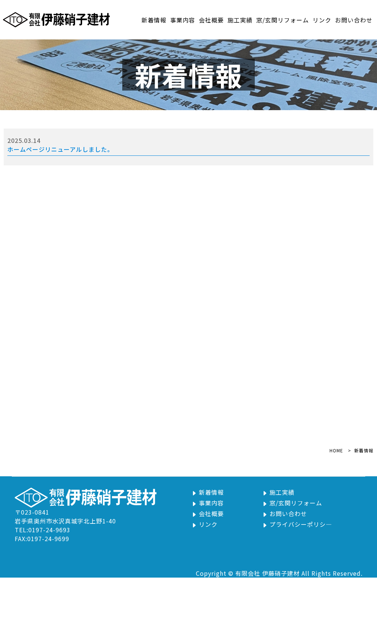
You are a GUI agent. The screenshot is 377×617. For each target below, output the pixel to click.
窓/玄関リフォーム (282, 19)
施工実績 (240, 19)
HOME (336, 450)
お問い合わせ (354, 19)
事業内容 (182, 19)
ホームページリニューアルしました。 (60, 149)
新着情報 (153, 19)
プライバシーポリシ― (300, 524)
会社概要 (211, 19)
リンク (322, 19)
